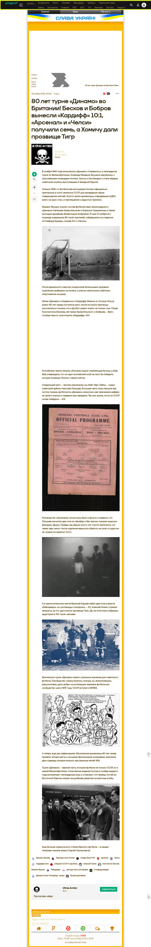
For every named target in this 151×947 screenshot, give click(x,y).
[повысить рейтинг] (34, 187)
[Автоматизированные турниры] (112, 928)
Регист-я (105, 11)
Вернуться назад (41, 911)
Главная (45, 11)
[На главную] (38, 928)
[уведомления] (138, 5)
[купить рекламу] (40, 922)
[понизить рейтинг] (34, 199)
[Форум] (53, 928)
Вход (75, 11)
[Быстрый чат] (97, 928)
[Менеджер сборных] (83, 928)
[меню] (21, 5)
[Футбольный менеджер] (68, 928)
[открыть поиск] (131, 5)
